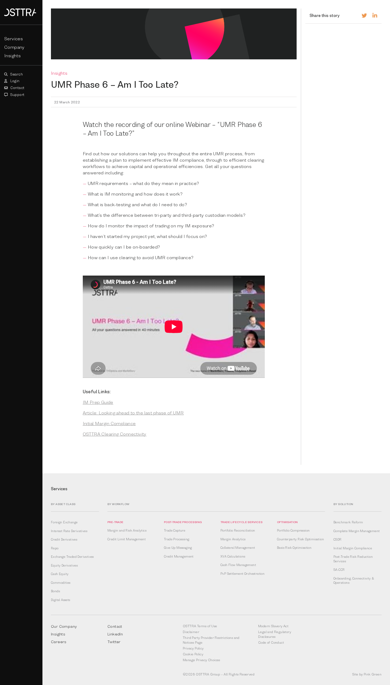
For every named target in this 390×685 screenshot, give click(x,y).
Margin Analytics (232, 539)
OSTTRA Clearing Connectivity (114, 434)
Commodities (60, 583)
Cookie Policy (193, 654)
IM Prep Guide (98, 402)
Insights (12, 55)
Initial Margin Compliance (109, 423)
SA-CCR (339, 570)
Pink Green (373, 674)
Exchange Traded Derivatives (72, 557)
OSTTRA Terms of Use (200, 626)
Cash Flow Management (238, 565)
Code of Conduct (271, 642)
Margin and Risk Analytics (126, 530)
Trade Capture (174, 530)
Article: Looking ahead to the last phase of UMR (133, 413)
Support (16, 94)
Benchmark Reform (348, 522)
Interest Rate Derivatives (69, 531)
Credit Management (179, 556)
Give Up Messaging (178, 548)
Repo (55, 548)
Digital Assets (60, 600)
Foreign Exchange (64, 522)
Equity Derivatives (64, 565)
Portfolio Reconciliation (237, 530)
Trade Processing (176, 539)
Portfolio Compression (293, 530)
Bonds (55, 591)
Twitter (114, 641)
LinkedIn (115, 633)
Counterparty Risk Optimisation (300, 539)
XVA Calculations (232, 556)
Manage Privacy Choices (201, 660)
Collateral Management (237, 548)
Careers (59, 641)
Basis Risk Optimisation (294, 548)
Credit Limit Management (126, 539)
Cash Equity (59, 574)
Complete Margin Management (356, 531)
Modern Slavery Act (273, 626)
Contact (16, 88)
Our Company (64, 626)
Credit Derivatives (64, 539)
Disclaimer (191, 632)
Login (14, 81)
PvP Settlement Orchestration (242, 574)
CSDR (337, 539)
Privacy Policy (193, 648)
